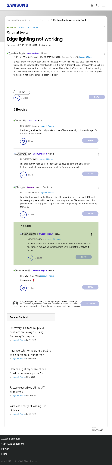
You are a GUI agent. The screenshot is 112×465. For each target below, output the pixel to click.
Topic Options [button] (100, 27)
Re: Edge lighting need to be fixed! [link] (70, 20)
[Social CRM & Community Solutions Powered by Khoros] (97, 429)
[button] (100, 54)
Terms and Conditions (13, 444)
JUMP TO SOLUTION (28, 27)
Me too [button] (21, 92)
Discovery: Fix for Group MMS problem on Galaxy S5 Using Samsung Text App (27, 332)
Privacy (5, 449)
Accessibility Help (10, 439)
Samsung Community (17, 20)
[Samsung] (17, 5)
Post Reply (90, 304)
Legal (4, 454)
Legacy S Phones (86, 57)
